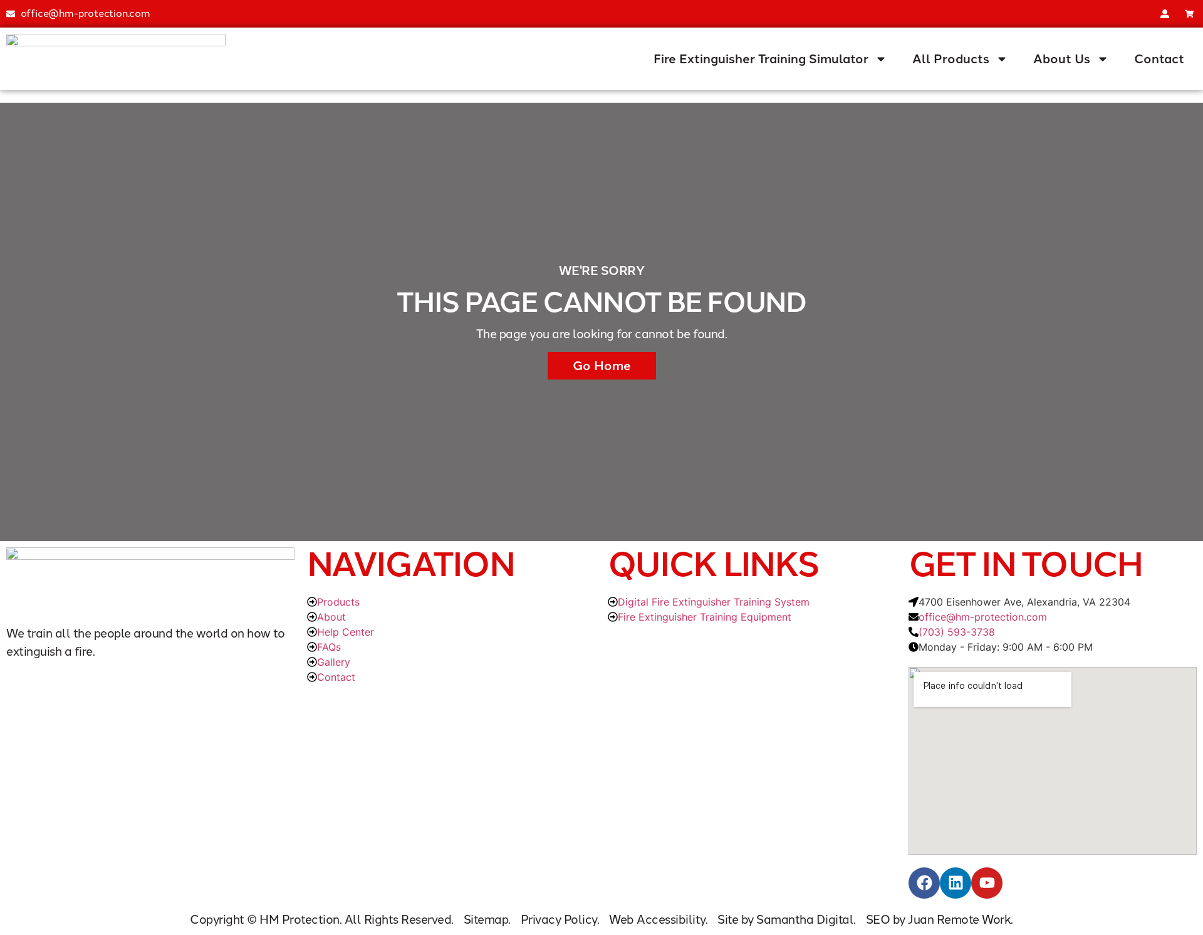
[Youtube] (986, 883)
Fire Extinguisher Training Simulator (761, 58)
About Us (1061, 58)
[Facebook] (924, 883)
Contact (1159, 58)
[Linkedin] (955, 883)
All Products (950, 58)
